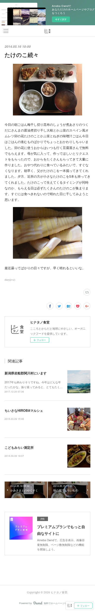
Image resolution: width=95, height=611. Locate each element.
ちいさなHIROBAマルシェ (24, 410)
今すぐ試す (61, 19)
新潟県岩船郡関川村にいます (26, 373)
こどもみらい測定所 (19, 447)
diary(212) (10, 279)
